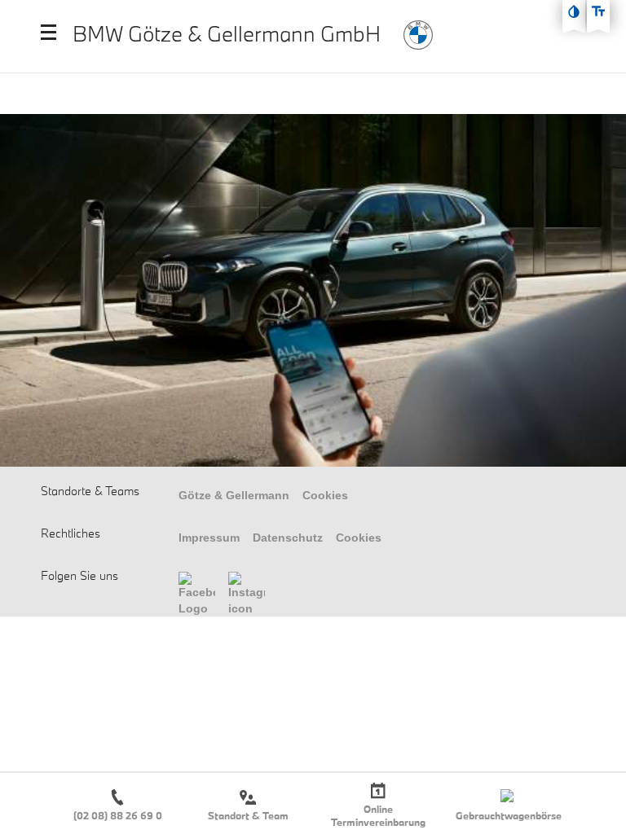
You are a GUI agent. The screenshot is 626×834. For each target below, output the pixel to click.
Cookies (325, 495)
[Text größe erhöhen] (598, 11)
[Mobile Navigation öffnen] (48, 32)
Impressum (209, 537)
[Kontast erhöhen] (573, 11)
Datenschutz (288, 537)
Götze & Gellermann (234, 495)
